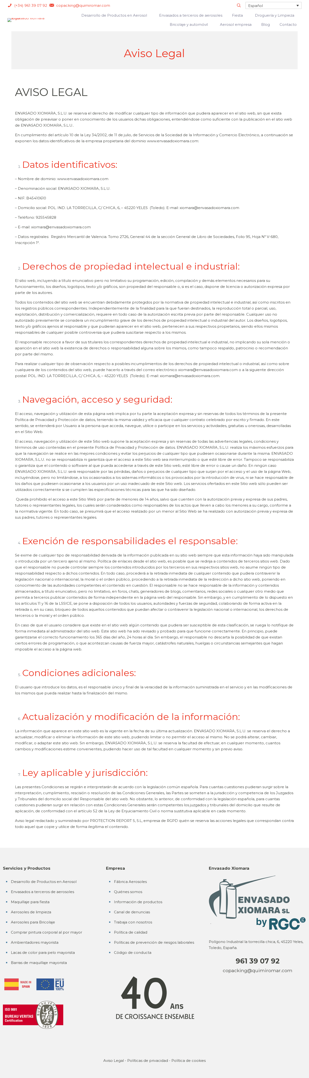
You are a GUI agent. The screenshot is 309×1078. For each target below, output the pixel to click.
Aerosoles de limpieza (31, 912)
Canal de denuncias (132, 912)
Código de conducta (132, 952)
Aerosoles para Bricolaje (33, 922)
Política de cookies (188, 1060)
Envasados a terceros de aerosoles (42, 891)
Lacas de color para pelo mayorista (43, 952)
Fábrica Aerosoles (130, 881)
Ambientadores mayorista (34, 942)
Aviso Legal (113, 1060)
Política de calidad (130, 932)
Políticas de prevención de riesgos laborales (154, 942)
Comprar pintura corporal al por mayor (46, 932)
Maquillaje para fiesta (30, 902)
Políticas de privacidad (147, 1060)
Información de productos (138, 902)
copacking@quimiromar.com (257, 970)
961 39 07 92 (258, 961)
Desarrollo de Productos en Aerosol (44, 881)
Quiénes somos (128, 891)
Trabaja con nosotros (133, 922)
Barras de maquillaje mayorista (39, 962)
